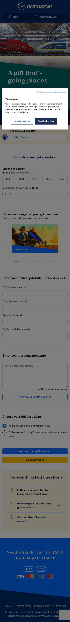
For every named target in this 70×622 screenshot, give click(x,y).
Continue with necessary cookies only (51, 92)
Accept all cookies (46, 121)
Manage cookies (22, 121)
